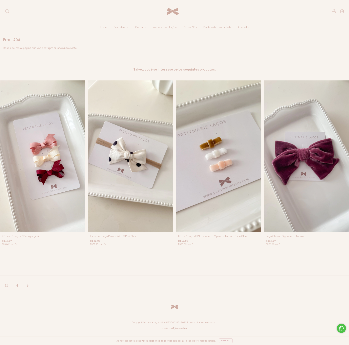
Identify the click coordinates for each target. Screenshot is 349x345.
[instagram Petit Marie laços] (7, 285)
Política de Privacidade (217, 27)
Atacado (243, 27)
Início (103, 27)
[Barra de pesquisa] (7, 11)
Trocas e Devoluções (165, 27)
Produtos (120, 27)
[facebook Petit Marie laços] (17, 285)
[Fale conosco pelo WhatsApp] (341, 328)
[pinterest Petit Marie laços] (28, 285)
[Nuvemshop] (174, 328)
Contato (140, 27)
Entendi (225, 341)
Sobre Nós (190, 27)
